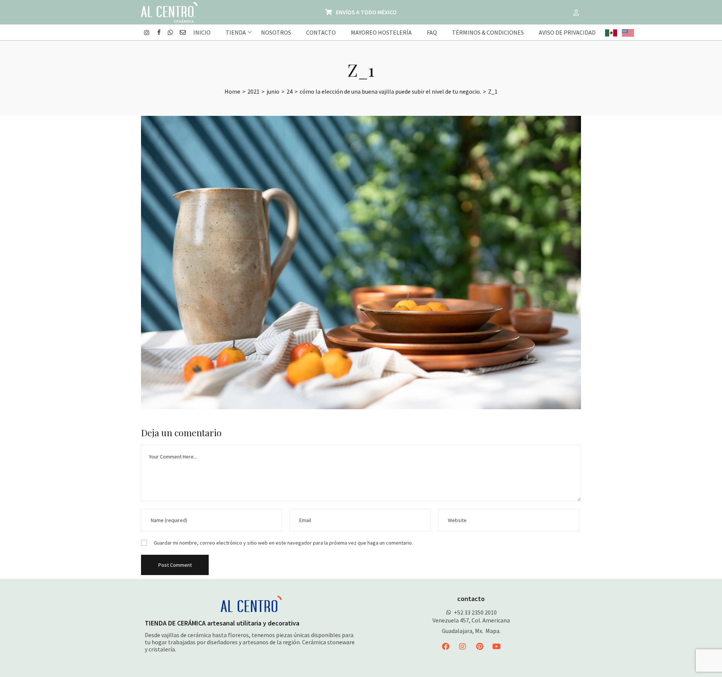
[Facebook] (445, 646)
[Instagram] (462, 646)
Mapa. (493, 630)
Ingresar (576, 12)
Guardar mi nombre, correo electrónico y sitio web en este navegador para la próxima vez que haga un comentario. (283, 542)
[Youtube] (496, 646)
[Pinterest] (479, 646)
